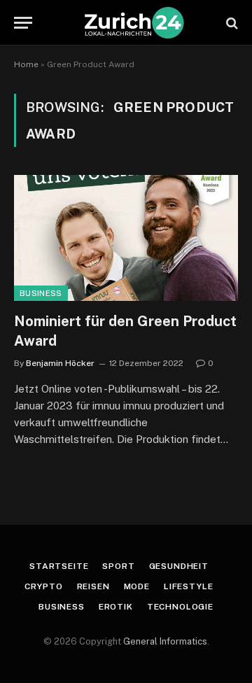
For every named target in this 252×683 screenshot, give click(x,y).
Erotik (116, 607)
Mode (137, 586)
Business (41, 293)
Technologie (180, 607)
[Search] (230, 22)
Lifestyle (189, 586)
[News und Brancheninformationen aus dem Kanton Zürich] (133, 22)
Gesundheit (179, 566)
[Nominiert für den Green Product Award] (126, 238)
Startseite (58, 566)
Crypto (43, 586)
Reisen (93, 586)
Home (26, 64)
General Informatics (165, 641)
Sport (118, 566)
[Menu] (23, 22)
